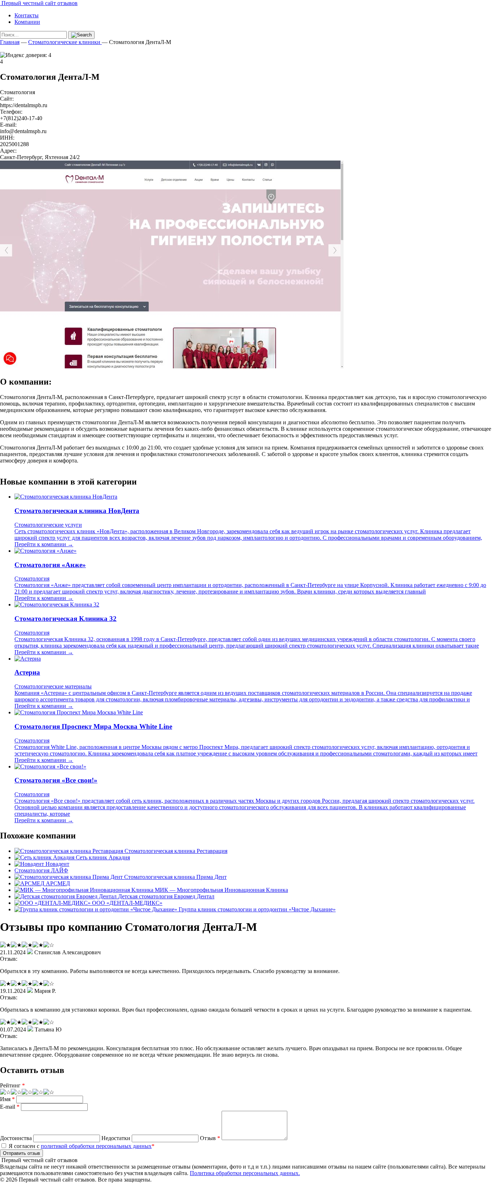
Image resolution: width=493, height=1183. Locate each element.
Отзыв (210, 1138)
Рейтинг (12, 1085)
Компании (27, 22)
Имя (7, 1099)
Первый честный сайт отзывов (39, 3)
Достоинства (16, 1138)
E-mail (9, 1107)
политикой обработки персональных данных (96, 1146)
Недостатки (115, 1138)
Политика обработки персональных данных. (245, 1173)
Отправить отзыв (21, 1153)
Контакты (26, 15)
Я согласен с (80, 1146)
